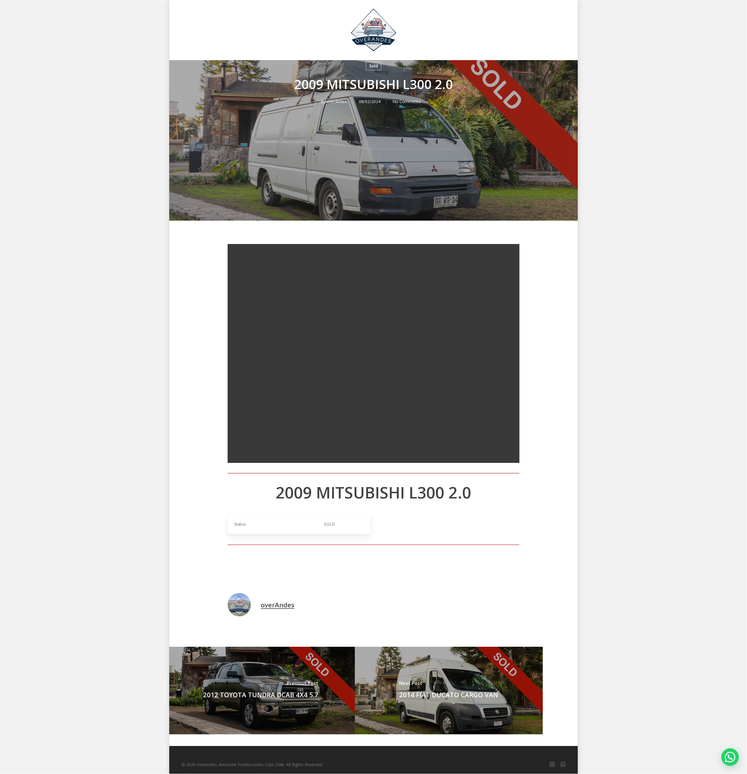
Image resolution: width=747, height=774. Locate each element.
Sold (373, 66)
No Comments (406, 101)
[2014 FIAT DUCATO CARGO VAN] (449, 690)
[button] (730, 757)
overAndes (337, 101)
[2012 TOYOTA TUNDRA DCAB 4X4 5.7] (261, 690)
